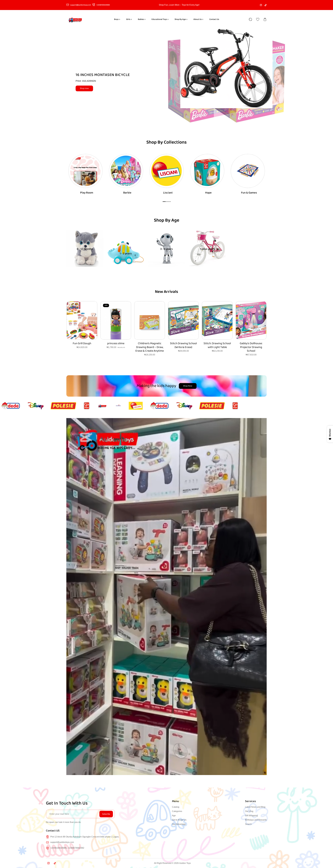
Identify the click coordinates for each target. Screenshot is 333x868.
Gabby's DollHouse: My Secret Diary (183, 345)
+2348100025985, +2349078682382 (67, 848)
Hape (208, 193)
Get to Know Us (179, 820)
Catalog (175, 807)
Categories (177, 811)
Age (174, 815)
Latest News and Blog (255, 807)
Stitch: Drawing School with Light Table (115, 345)
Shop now (89, 88)
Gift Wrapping (251, 815)
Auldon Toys (185, 863)
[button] (265, 19)
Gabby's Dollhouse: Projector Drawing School (149, 347)
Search (248, 824)
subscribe (106, 814)
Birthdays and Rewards (256, 820)
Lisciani (168, 193)
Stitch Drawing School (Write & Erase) (82, 345)
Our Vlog (249, 811)
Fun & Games (249, 193)
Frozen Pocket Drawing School (217, 345)
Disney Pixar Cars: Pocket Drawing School (251, 345)
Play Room (86, 193)
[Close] (28, 852)
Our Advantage (179, 824)
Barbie (127, 193)
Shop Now (187, 386)
